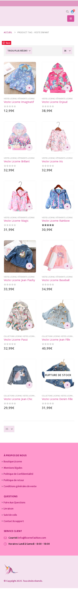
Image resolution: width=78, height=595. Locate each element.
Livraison (8, 508)
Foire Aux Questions (14, 502)
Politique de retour (14, 480)
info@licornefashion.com (32, 537)
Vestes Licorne (10, 98)
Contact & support (14, 521)
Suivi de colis (10, 514)
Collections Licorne (13, 336)
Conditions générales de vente (20, 486)
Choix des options (29, 87)
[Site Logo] (14, 16)
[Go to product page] (20, 78)
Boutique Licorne (13, 461)
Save (8, 42)
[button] (67, 12)
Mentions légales (13, 467)
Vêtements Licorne (25, 98)
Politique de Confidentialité (18, 473)
